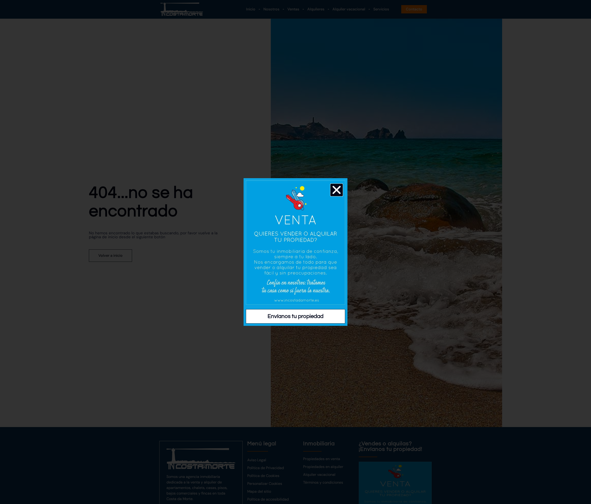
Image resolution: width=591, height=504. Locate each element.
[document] (295, 252)
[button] (336, 190)
